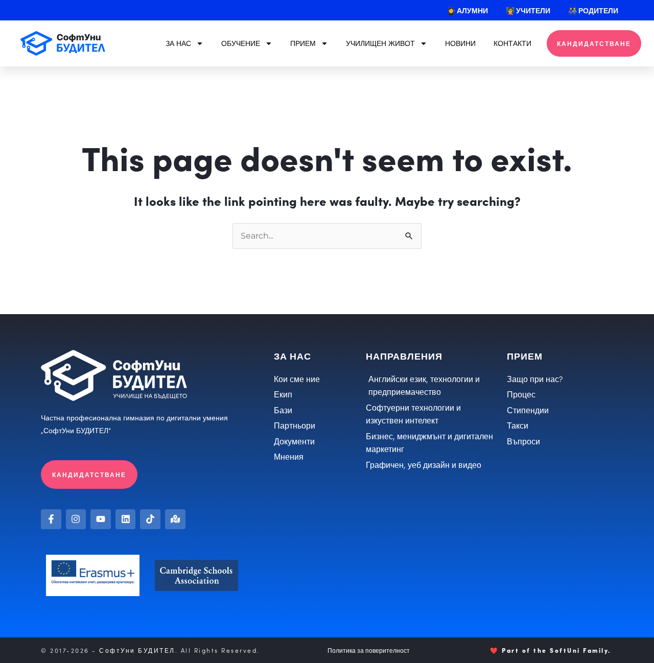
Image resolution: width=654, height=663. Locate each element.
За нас (178, 43)
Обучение (240, 43)
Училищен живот (380, 43)
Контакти (512, 43)
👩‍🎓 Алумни (467, 10)
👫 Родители (593, 10)
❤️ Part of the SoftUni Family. (550, 650)
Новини (460, 43)
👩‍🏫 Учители (528, 10)
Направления (404, 355)
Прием (303, 43)
